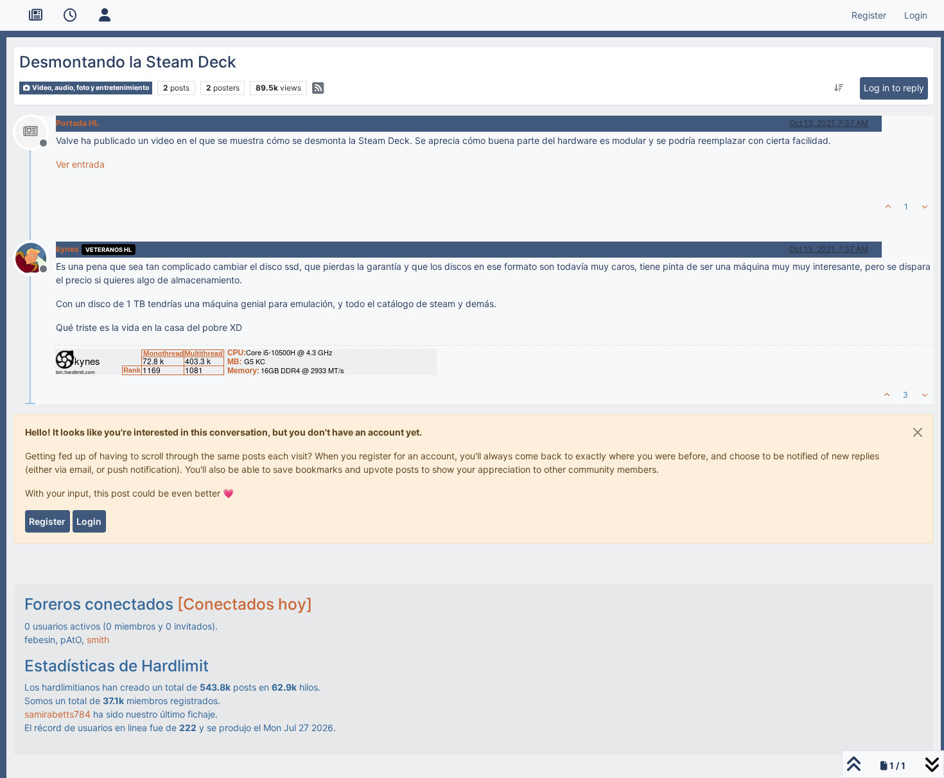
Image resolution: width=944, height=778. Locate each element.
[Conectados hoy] (244, 604)
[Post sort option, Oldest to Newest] (838, 88)
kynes (67, 249)
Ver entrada (80, 164)
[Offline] (35, 130)
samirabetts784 (57, 714)
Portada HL (77, 123)
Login (88, 521)
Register (47, 521)
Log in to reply (894, 87)
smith (98, 639)
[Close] (917, 432)
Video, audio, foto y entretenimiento (90, 88)
